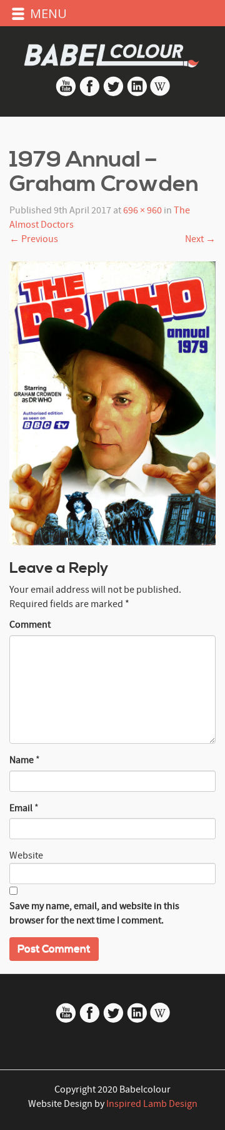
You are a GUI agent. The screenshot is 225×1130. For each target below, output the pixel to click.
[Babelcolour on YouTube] (67, 93)
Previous (33, 239)
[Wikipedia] (160, 93)
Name (21, 760)
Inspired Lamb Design (152, 1104)
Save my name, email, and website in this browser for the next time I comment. (94, 913)
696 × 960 (142, 210)
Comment (30, 624)
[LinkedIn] (137, 93)
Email (20, 808)
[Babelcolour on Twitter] (114, 93)
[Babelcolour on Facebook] (90, 93)
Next (200, 239)
